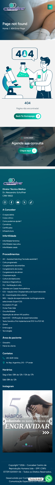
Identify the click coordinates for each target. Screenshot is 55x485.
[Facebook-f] (11, 202)
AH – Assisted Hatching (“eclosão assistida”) (20, 259)
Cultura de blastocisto (11, 279)
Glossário (6, 342)
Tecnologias (7, 331)
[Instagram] (5, 202)
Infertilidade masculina (11, 244)
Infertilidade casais (10, 247)
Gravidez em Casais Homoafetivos (16, 288)
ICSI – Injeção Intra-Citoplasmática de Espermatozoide (24, 292)
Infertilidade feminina (11, 241)
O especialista (8, 215)
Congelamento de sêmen (13, 272)
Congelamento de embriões (14, 265)
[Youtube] (18, 202)
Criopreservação (9, 275)
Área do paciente (12, 337)
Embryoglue (7, 328)
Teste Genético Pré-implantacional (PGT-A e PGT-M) (23, 321)
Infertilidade (9, 235)
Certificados (7, 228)
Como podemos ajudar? (12, 221)
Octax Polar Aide (9, 308)
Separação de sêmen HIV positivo (16, 314)
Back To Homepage (25, 116)
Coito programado (10, 262)
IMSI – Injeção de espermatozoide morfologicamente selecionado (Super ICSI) (24, 300)
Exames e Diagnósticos (12, 282)
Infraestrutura (8, 231)
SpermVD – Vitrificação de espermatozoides (20, 318)
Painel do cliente (9, 346)
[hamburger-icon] (50, 7)
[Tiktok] (31, 202)
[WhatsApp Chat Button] (48, 478)
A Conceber (9, 209)
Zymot (5, 324)
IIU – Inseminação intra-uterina (15, 295)
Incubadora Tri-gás (10, 305)
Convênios (7, 224)
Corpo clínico (8, 218)
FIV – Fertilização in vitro (12, 285)
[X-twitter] (24, 202)
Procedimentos (11, 254)
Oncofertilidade (9, 311)
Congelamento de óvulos (13, 269)
